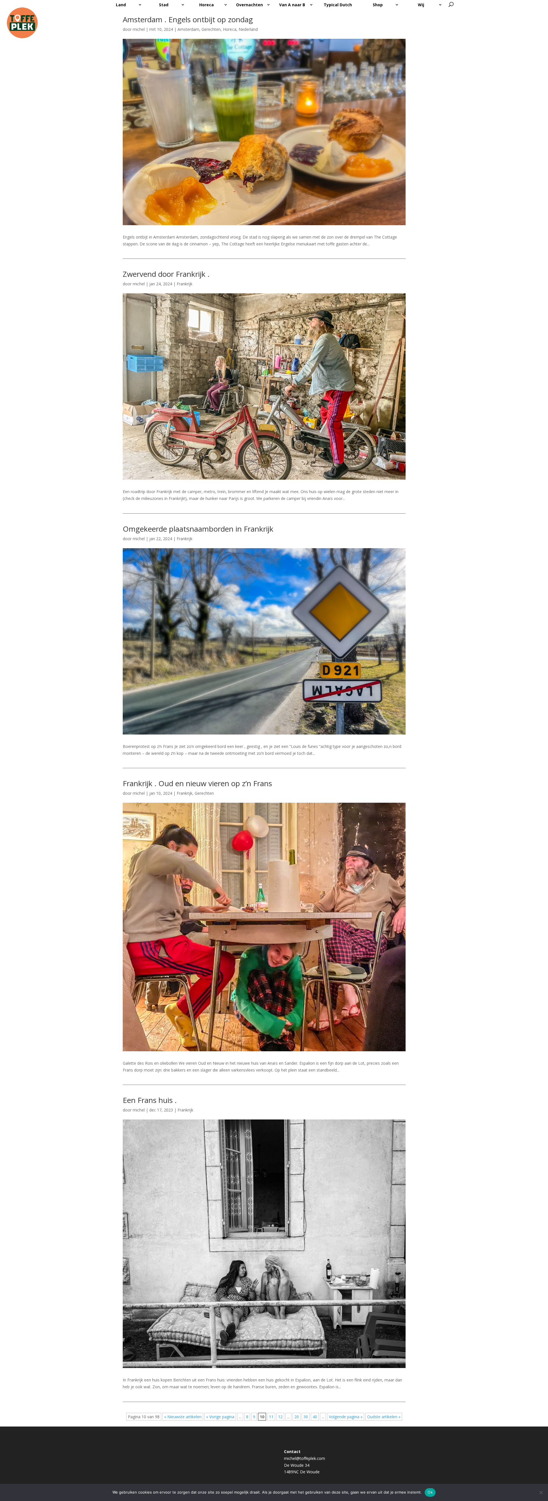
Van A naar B (292, 4)
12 (280, 1416)
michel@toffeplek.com (304, 1458)
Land (121, 4)
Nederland (248, 29)
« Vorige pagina (220, 1416)
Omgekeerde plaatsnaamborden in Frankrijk (198, 529)
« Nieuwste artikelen (183, 1416)
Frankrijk (184, 284)
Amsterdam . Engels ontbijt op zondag (188, 19)
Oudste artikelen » (383, 1416)
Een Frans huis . (150, 1100)
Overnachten (249, 4)
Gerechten (211, 29)
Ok (430, 1492)
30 (305, 1416)
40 (315, 1416)
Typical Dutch (338, 4)
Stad (163, 4)
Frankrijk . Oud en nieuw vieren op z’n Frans (197, 783)
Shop (378, 4)
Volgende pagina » (345, 1416)
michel (139, 29)
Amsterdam (188, 29)
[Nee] (541, 1492)
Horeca (206, 4)
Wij (421, 4)
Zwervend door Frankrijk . (166, 274)
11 (271, 1416)
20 (296, 1416)
